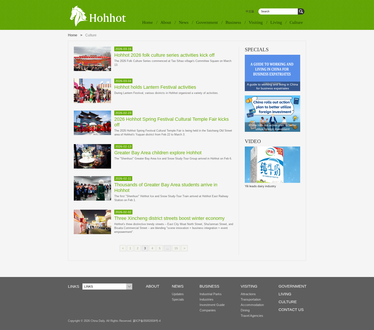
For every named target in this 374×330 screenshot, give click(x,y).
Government (207, 22)
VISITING (249, 286)
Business (233, 22)
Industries (206, 299)
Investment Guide (212, 305)
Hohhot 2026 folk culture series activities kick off (164, 55)
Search (301, 11)
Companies (208, 310)
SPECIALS (257, 49)
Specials (178, 299)
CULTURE (288, 302)
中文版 (250, 11)
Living (276, 22)
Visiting (256, 22)
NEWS (178, 286)
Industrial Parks (211, 294)
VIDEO (253, 141)
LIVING (285, 294)
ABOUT (152, 286)
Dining (245, 310)
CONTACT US (291, 309)
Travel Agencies (252, 315)
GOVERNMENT (292, 286)
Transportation (251, 299)
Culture (296, 22)
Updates (178, 294)
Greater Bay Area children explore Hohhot (158, 152)
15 (176, 248)
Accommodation (252, 305)
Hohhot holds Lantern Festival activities (155, 87)
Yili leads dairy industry (260, 186)
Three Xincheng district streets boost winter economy (169, 218)
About (165, 22)
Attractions (248, 294)
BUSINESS (209, 286)
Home (147, 22)
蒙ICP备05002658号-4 (147, 320)
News (184, 22)
